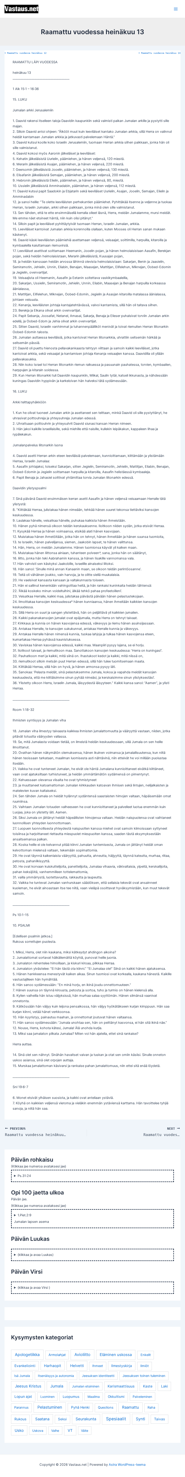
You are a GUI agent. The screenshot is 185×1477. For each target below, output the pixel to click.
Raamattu (130, 1407)
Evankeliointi (24, 1366)
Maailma (94, 1396)
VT (70, 1430)
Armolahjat (57, 1355)
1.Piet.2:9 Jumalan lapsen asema (31, 1218)
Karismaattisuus (121, 1386)
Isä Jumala (22, 1376)
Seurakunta (86, 1418)
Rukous (20, 1419)
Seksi (62, 1419)
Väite (84, 1430)
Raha (151, 1407)
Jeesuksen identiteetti (98, 1376)
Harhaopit (52, 1365)
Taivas (159, 1419)
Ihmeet (97, 1366)
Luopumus (71, 1396)
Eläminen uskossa (116, 1354)
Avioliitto (82, 1354)
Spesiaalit (116, 1418)
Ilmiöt (144, 1366)
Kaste (148, 1386)
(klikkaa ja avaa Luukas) (35, 1255)
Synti (140, 1418)
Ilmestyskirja (121, 1366)
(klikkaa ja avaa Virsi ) (34, 1288)
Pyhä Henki (80, 1407)
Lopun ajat (23, 1396)
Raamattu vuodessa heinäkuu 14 (159, 53)
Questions (105, 1407)
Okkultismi (116, 1396)
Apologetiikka (27, 1354)
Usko (19, 1430)
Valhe (55, 1430)
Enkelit (146, 1355)
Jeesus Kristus (28, 1386)
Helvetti (77, 1365)
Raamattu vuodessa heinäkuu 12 (25, 53)
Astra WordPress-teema (127, 1465)
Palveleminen (142, 1396)
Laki (164, 1386)
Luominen (47, 1396)
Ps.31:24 (24, 1176)
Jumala (56, 1386)
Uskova (37, 1430)
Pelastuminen (49, 1407)
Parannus (21, 1407)
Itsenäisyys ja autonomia (56, 1376)
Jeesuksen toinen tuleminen (144, 1376)
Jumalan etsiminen (85, 1386)
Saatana (42, 1419)
